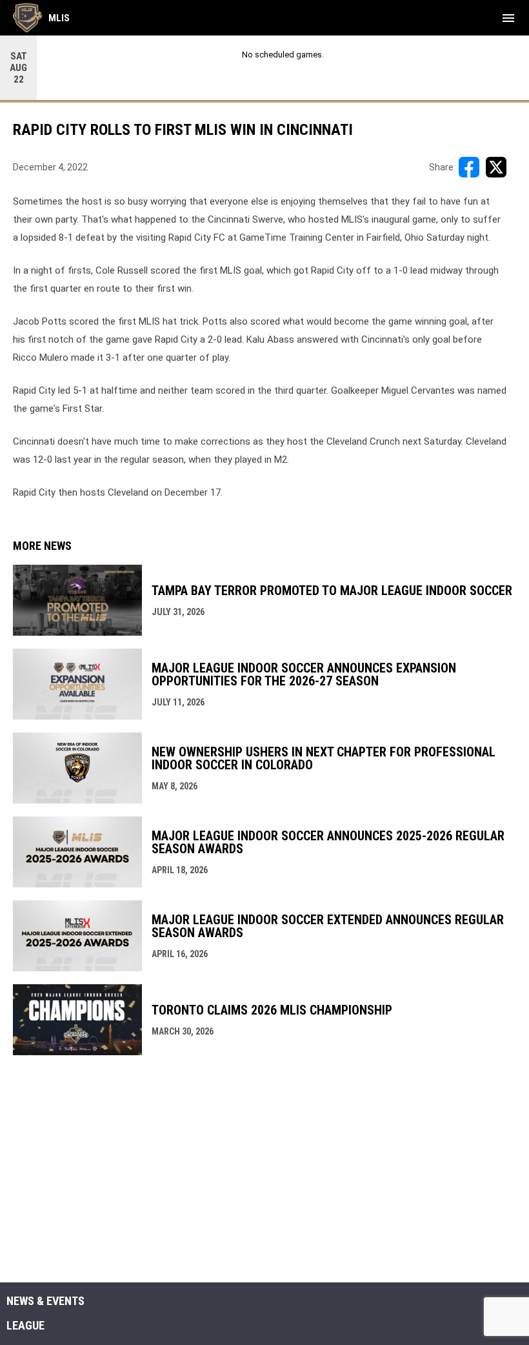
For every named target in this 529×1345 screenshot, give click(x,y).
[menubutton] (508, 18)
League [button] (25, 1325)
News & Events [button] (45, 1301)
